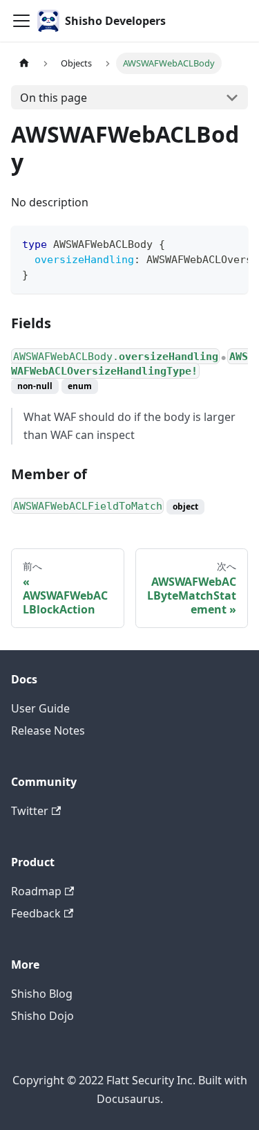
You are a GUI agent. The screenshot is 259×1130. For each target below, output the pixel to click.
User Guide (40, 708)
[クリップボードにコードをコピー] (231, 243)
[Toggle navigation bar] (21, 20)
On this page (53, 97)
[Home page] (24, 63)
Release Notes (48, 730)
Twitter (29, 810)
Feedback (36, 913)
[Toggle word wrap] (206, 243)
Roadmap (36, 891)
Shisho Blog (42, 993)
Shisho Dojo (42, 1015)
